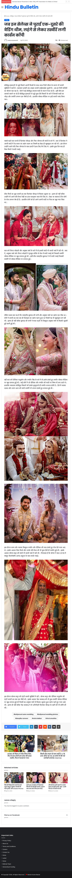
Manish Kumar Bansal (34, 874)
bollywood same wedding (24, 714)
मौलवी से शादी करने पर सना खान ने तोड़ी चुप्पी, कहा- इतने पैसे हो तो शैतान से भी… (57, 786)
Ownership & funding (9, 867)
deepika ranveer (22, 718)
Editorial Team (7, 864)
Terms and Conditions (9, 846)
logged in (15, 806)
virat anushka (51, 718)
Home (7, 16)
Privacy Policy (7, 840)
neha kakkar (37, 718)
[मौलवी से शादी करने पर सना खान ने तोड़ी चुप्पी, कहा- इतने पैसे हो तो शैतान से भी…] (58, 777)
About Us (5, 843)
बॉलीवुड (12, 16)
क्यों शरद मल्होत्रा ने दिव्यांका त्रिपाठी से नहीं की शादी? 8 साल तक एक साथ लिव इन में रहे (35, 786)
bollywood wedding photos (48, 714)
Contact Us (6, 852)
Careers (5, 849)
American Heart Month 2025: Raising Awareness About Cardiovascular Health (35, 1)
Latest (4, 858)
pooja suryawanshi (13, 40)
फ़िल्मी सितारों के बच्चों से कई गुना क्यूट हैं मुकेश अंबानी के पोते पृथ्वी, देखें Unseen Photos (13, 786)
